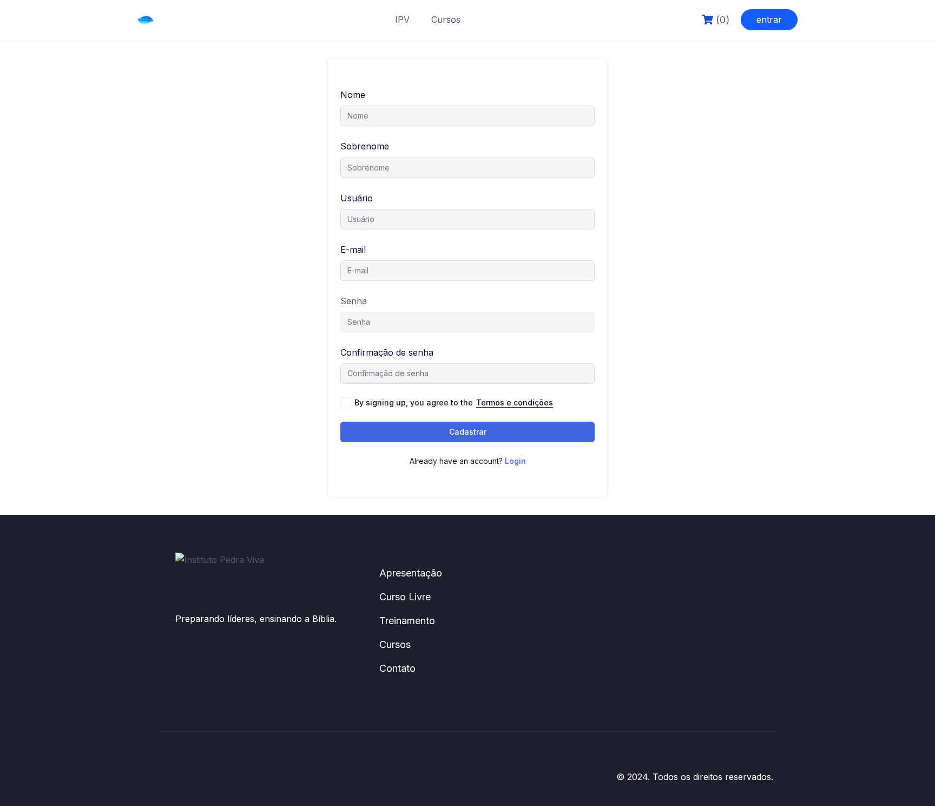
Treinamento (407, 620)
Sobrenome (364, 146)
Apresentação (410, 573)
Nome (352, 94)
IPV (402, 19)
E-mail (353, 249)
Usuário (356, 198)
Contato (397, 668)
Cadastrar (467, 431)
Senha (353, 301)
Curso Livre (405, 596)
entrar (769, 19)
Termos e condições (514, 402)
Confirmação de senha (386, 352)
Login (515, 461)
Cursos (445, 19)
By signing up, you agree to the (453, 402)
